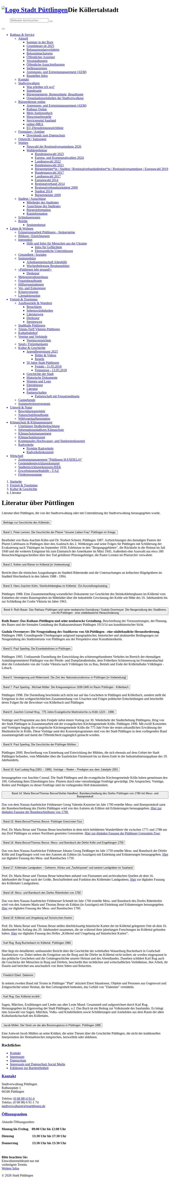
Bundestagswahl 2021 (49, 165)
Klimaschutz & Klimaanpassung (31, 422)
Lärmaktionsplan (29, 295)
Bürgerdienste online (31, 102)
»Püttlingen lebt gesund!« (35, 269)
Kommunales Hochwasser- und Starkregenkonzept (51, 441)
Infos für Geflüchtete (48, 247)
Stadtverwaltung (29, 83)
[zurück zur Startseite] (35, 9)
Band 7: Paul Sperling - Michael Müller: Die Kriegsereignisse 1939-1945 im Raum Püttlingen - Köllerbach (66, 687)
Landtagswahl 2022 (48, 161)
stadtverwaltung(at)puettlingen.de (23, 1106)
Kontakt (23, 79)
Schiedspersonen (29, 217)
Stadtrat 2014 (43, 191)
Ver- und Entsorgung (32, 288)
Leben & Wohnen (21, 228)
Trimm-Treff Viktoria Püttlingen (39, 329)
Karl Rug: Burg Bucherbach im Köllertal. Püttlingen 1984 (37, 942)
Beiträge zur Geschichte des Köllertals (26, 522)
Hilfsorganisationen (31, 284)
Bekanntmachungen (40, 53)
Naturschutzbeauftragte (33, 415)
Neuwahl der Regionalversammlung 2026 (54, 146)
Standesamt (34, 90)
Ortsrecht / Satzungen (32, 139)
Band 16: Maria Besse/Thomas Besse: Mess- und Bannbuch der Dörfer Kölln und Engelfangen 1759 (63, 842)
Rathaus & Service (22, 34)
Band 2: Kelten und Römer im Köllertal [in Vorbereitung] (36, 564)
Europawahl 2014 (46, 180)
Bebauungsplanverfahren (43, 49)
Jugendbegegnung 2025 (42, 351)
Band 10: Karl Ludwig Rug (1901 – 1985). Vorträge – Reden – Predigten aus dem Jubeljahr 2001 (60, 769)
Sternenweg (34, 321)
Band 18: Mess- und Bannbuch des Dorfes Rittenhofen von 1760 (42, 892)
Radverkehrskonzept (40, 452)
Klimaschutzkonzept (31, 437)
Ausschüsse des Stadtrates (44, 206)
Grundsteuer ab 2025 (40, 46)
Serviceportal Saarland (41, 120)
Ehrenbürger (35, 385)
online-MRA (35, 124)
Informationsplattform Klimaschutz (41, 430)
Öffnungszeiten (14, 1114)
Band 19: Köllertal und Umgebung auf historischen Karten (37, 917)
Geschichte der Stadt (40, 374)
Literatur (32, 389)
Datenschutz (18, 1060)
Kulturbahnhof (28, 333)
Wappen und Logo (39, 381)
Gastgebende (26, 400)
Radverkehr (26, 444)
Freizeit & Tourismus (24, 299)
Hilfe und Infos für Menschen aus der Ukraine (57, 243)
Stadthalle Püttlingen (31, 325)
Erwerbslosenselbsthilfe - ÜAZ (38, 471)
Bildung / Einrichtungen (34, 236)
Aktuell (23, 38)
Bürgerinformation (39, 210)
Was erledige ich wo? (41, 87)
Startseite (16, 481)
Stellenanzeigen (37, 68)
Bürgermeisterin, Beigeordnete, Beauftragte (55, 94)
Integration (25, 239)
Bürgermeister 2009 (48, 195)
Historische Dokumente (42, 377)
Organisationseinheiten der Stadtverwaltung (55, 98)
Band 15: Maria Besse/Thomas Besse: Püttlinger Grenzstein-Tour (42, 821)
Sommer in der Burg (40, 42)
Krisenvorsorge (28, 292)
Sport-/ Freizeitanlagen (33, 344)
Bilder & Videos (45, 355)
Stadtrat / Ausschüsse (32, 198)
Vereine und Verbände (32, 336)
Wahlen (23, 143)
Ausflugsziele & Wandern (35, 303)
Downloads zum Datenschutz (46, 135)
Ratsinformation (37, 213)
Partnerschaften (37, 392)
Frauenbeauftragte (30, 280)
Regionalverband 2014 (50, 184)
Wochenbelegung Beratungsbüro (48, 266)
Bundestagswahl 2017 (49, 172)
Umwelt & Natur (21, 407)
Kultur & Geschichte (31, 348)
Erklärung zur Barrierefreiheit (29, 1068)
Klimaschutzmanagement (34, 433)
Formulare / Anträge (31, 131)
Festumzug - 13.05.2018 (51, 370)
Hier (165, 854)
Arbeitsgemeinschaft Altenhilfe (47, 262)
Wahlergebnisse (37, 150)
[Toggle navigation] (3, 28)
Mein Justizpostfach (39, 113)
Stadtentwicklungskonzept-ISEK (39, 467)
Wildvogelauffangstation (34, 418)
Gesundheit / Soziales (32, 254)
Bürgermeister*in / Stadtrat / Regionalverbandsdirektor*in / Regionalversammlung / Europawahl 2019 (101, 169)
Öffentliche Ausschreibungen (46, 64)
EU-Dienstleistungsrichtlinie (45, 128)
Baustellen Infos (37, 75)
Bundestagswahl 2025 (49, 154)
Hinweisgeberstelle (39, 116)
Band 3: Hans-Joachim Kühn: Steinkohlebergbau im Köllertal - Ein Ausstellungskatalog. (55, 585)
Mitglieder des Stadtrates (43, 202)
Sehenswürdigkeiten (40, 310)
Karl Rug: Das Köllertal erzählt (21, 996)
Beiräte (23, 221)
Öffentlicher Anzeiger (41, 57)
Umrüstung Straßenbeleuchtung (39, 426)
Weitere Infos (10, 1168)
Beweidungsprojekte (31, 411)
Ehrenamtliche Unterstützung (54, 251)
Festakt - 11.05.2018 (48, 366)
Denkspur (33, 273)
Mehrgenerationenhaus (33, 277)
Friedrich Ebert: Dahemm (18, 975)
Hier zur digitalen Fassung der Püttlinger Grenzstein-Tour (123, 833)
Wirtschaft (16, 456)
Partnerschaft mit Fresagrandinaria (57, 396)
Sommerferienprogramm (34, 403)
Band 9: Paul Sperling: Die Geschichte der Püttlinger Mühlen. (40, 744)
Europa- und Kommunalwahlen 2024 (59, 157)
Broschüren (34, 307)
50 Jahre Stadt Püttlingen (43, 362)
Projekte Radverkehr (40, 448)
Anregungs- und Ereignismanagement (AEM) (56, 72)
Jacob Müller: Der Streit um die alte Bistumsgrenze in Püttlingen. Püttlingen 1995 (52, 1025)
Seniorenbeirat (36, 225)
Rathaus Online (37, 109)
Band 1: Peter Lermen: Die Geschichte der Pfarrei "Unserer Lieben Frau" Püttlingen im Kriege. (59, 532)
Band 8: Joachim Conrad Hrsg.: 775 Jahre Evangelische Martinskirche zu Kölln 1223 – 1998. (59, 712)
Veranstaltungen (37, 61)
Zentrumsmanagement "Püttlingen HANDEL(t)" (50, 459)
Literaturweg (35, 314)
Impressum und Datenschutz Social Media (37, 1064)
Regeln (39, 359)
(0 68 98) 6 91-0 (24, 1098)
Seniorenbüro (27, 258)
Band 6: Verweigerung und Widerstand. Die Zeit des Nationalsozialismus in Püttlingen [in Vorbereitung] (64, 677)
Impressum (17, 1056)
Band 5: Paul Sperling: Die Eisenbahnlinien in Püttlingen (36, 648)
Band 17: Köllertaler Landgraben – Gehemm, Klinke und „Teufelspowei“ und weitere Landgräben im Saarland (67, 867)
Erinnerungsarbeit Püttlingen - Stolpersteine (46, 232)
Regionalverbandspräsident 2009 (56, 187)
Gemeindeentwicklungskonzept (39, 463)
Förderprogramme (30, 474)
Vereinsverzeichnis (39, 340)
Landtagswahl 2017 (48, 176)
